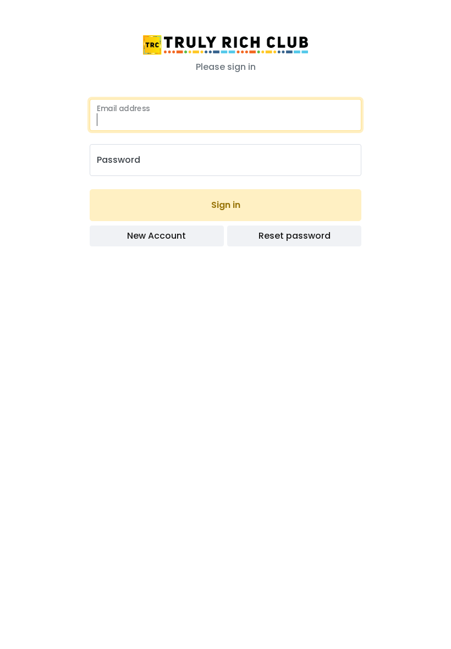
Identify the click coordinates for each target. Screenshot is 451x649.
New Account (156, 235)
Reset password (294, 235)
